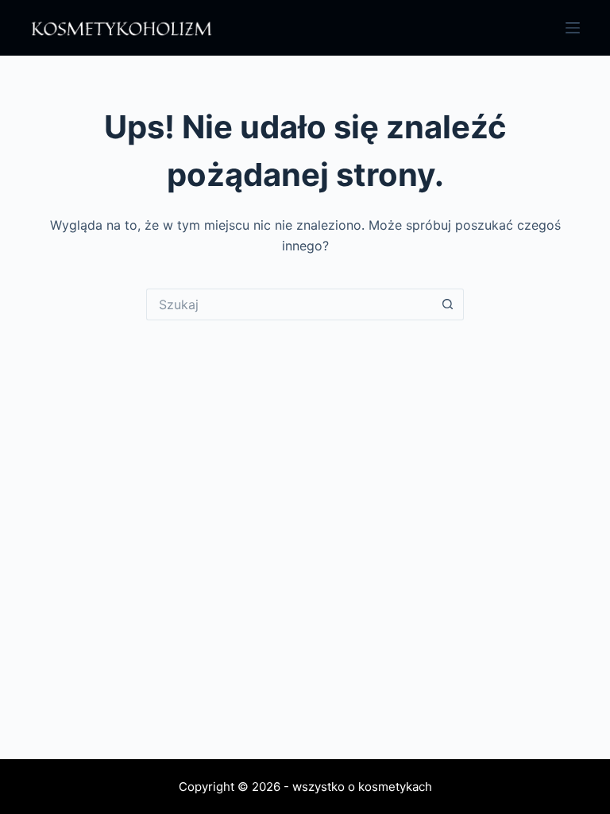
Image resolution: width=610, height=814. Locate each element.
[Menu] (573, 28)
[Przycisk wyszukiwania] (448, 304)
